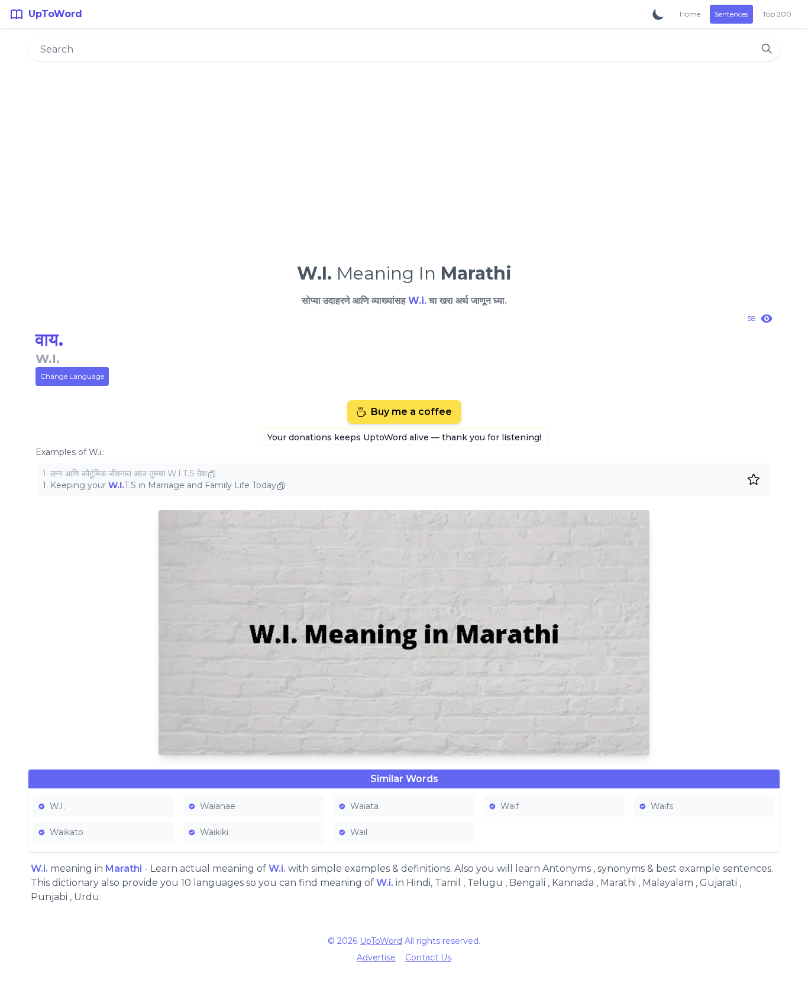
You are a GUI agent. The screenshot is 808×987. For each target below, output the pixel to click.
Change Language (72, 376)
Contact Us (428, 957)
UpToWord (381, 941)
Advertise (376, 957)
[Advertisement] (404, 157)
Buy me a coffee (411, 411)
